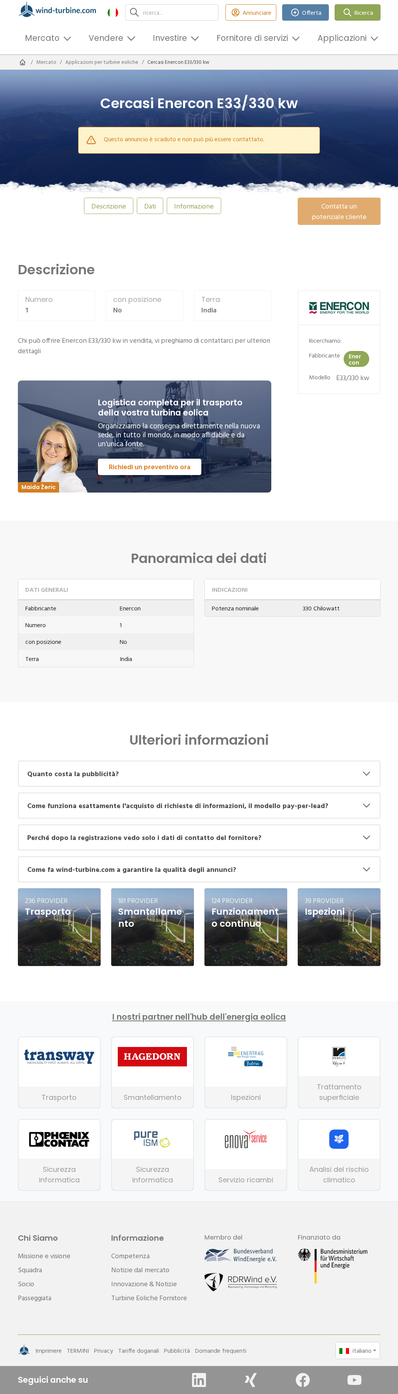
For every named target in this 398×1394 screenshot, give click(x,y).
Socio (26, 1283)
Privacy (103, 1350)
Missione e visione (44, 1255)
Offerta (311, 12)
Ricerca (363, 12)
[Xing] (251, 1380)
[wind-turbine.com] (22, 62)
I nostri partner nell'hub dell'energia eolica (199, 1017)
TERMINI (78, 1350)
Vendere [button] (106, 38)
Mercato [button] (42, 38)
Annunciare (257, 12)
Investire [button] (170, 38)
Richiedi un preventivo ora (149, 466)
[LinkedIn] (199, 1380)
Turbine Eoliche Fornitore (149, 1297)
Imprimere (48, 1350)
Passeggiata (34, 1297)
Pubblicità (177, 1350)
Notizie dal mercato (140, 1269)
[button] (113, 12)
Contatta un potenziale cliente (339, 211)
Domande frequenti (220, 1350)
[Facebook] (303, 1380)
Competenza (130, 1255)
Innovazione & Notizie (144, 1283)
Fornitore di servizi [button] (252, 38)
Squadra (30, 1269)
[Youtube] (354, 1380)
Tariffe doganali (138, 1350)
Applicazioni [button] (342, 38)
